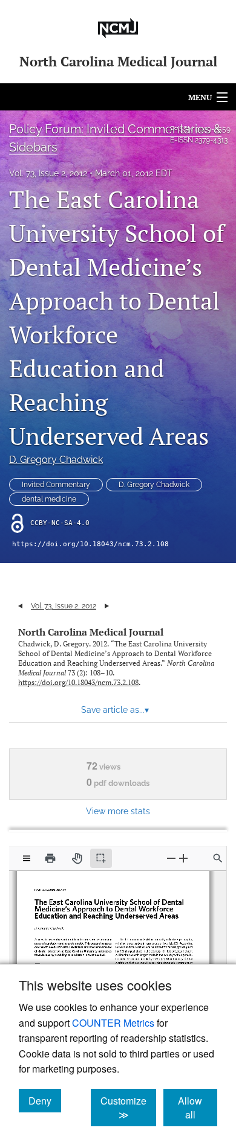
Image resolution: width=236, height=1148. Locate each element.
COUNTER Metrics (113, 1023)
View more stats (118, 811)
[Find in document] (218, 858)
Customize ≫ (128, 1107)
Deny (44, 1100)
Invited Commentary (56, 484)
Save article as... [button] (115, 710)
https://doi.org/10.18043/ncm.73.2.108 (90, 544)
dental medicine (49, 499)
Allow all (197, 1107)
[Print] (50, 858)
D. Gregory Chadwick (56, 459)
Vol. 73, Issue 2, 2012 (48, 173)
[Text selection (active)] (101, 858)
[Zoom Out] (171, 858)
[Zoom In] (183, 858)
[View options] (26, 858)
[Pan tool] (77, 858)
